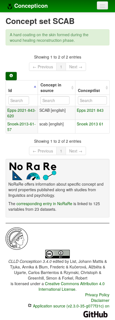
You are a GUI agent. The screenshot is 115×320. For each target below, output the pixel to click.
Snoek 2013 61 (90, 124)
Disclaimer (100, 300)
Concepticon (30, 5)
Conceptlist (89, 90)
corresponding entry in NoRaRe (44, 203)
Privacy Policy (97, 294)
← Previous (43, 66)
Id (10, 90)
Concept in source (50, 87)
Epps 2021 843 (90, 110)
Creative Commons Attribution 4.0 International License (72, 286)
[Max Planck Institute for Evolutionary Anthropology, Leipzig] (17, 238)
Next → (75, 66)
